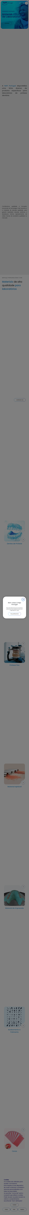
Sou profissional (15, 614)
